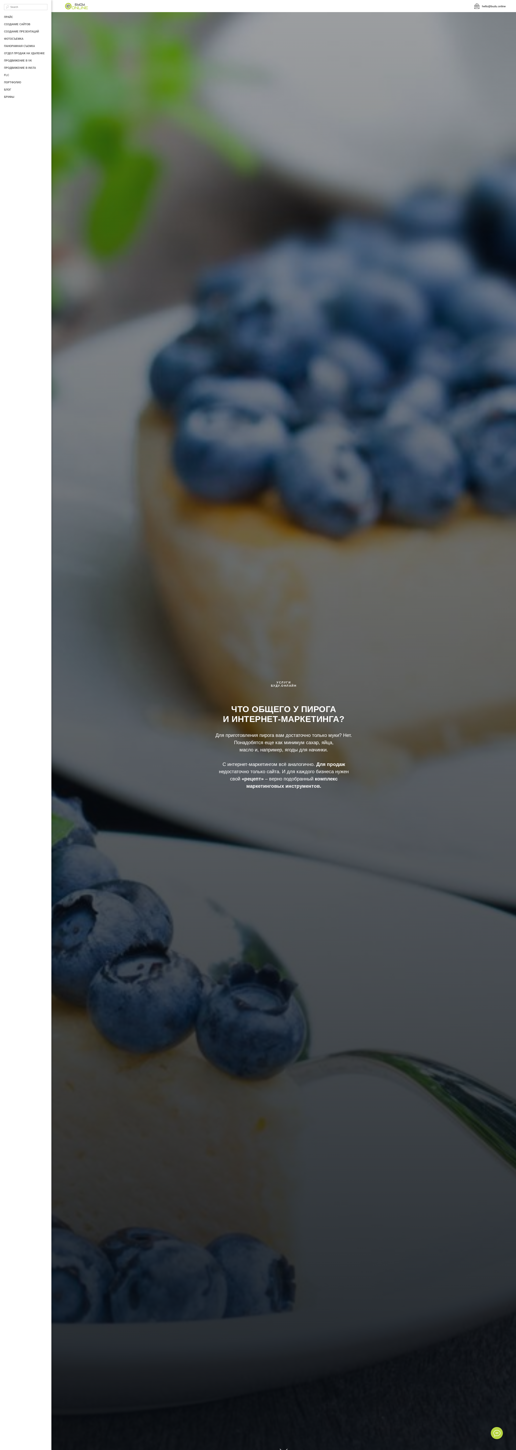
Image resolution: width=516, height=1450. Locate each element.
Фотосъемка (13, 38)
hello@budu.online (494, 6)
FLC (6, 75)
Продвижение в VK (18, 60)
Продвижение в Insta (20, 67)
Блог (7, 89)
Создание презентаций (21, 31)
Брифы (9, 96)
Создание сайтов (17, 24)
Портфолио (12, 82)
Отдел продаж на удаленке (24, 53)
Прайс (8, 17)
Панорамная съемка (19, 46)
